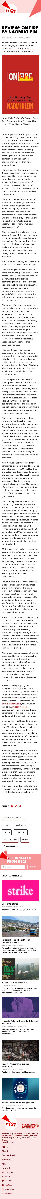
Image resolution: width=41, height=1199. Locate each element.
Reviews (6, 825)
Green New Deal (10, 840)
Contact (6, 1168)
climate (6, 832)
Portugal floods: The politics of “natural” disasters (16, 941)
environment (20, 832)
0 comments (11, 846)
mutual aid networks (11, 703)
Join (4, 1163)
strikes (25, 840)
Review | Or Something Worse (15, 982)
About (5, 1151)
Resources (7, 1159)
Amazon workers (19, 707)
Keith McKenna (7, 1069)
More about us (8, 1142)
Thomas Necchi (7, 1105)
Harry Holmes (6, 907)
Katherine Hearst (9, 38)
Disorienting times (10, 904)
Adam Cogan (6, 945)
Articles (6, 1147)
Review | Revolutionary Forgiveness (18, 1102)
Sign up (33, 867)
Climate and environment (13, 817)
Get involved (8, 1155)
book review (21, 825)
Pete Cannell (6, 985)
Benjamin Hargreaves (9, 1026)
